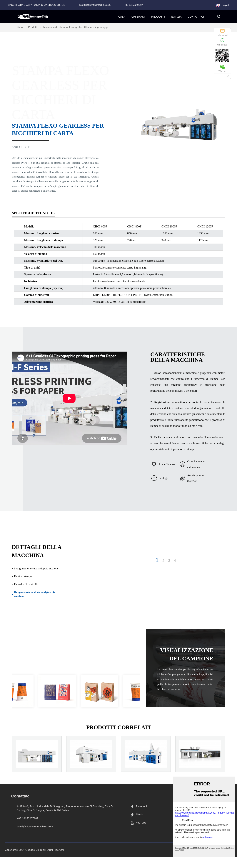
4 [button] (175, 560)
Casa (20, 27)
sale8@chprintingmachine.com (95, 5)
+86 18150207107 (133, 5)
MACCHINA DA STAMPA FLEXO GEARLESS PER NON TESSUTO (91, 766)
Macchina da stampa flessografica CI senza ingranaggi (75, 27)
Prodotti (32, 27)
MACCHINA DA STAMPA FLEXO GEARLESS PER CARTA (200, 766)
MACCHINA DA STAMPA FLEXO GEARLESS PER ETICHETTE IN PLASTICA (37, 768)
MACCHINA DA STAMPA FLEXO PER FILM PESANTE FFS (145, 766)
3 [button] (169, 560)
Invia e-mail (222, 35)
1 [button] (157, 560)
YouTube (141, 822)
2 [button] (163, 560)
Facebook (142, 806)
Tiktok (139, 814)
